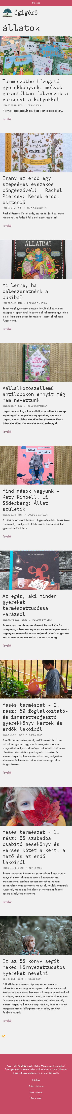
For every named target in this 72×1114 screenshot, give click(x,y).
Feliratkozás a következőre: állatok (4, 1036)
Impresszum (36, 1092)
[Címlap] (8, 12)
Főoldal (36, 1080)
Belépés (36, 3)
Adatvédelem (36, 1086)
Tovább (7, 120)
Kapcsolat (36, 1098)
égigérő (26, 12)
